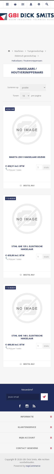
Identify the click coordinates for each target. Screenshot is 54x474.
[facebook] (19, 406)
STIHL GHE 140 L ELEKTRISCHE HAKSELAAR (27, 337)
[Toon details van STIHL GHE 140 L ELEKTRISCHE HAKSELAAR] (27, 308)
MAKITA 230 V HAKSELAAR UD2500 (27, 157)
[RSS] (34, 406)
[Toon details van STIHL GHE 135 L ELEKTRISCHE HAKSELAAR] (27, 219)
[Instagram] (27, 406)
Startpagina (9, 51)
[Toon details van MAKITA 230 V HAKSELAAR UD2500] (27, 129)
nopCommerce (33, 465)
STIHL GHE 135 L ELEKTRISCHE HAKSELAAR (27, 248)
